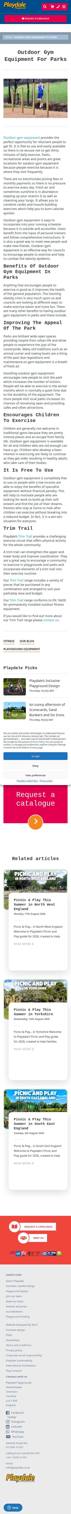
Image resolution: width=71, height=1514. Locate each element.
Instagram (18, 1422)
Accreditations (14, 1311)
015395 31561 (15, 1447)
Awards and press (16, 1306)
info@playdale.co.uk (18, 1467)
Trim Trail (25, 536)
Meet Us (38, 1238)
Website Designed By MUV (22, 1324)
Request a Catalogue (38, 1226)
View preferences (35, 775)
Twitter (12, 1417)
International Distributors (21, 1365)
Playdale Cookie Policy (27, 780)
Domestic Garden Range (20, 1286)
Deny (35, 765)
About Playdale (15, 1281)
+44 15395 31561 (16, 1457)
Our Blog (27, 641)
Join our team (14, 1296)
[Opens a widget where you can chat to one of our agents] (12, 1508)
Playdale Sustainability (19, 1360)
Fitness (8, 641)
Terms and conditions (18, 1345)
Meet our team (14, 1301)
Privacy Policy (37, 742)
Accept (35, 756)
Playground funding (18, 1316)
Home (8, 37)
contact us (51, 620)
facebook (17, 1413)
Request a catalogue (35, 799)
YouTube (17, 1437)
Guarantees (12, 1340)
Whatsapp (17, 1432)
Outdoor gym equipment (21, 137)
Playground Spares (17, 1291)
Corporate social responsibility (24, 1355)
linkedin (16, 1427)
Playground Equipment (21, 649)
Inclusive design (15, 1330)
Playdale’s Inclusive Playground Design (44, 683)
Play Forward (14, 1370)
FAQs (9, 1335)
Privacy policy (46, 780)
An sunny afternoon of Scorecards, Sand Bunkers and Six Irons (47, 709)
